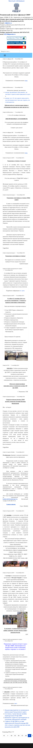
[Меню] (5, 55)
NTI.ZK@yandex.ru (10, 34)
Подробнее (6, 248)
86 (18, 735)
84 (11, 735)
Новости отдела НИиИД (8, 452)
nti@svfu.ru (8, 23)
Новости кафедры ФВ (8, 59)
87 (22, 735)
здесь (15, 703)
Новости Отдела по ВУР (8, 158)
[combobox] (10, 51)
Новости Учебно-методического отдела (12, 268)
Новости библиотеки (8, 87)
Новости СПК (6, 365)
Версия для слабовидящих (16, 1)
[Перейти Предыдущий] (8, 735)
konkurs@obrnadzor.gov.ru (10, 499)
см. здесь (22, 290)
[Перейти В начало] (4, 735)
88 (26, 735)
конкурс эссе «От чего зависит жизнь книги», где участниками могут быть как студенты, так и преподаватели (17, 100)
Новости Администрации (9, 195)
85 (15, 735)
